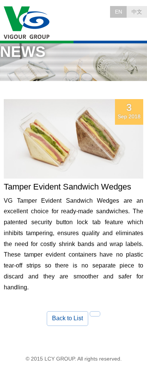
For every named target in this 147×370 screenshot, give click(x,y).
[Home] (27, 23)
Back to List (67, 318)
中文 (137, 12)
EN (118, 12)
